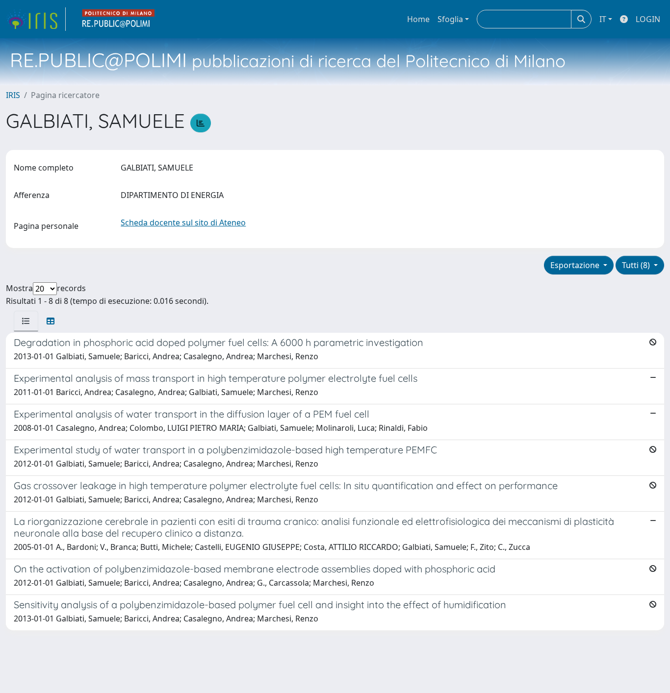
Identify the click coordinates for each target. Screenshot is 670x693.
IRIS (13, 95)
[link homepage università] (119, 19)
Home (418, 19)
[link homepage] (36, 19)
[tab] (26, 321)
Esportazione (575, 265)
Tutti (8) (637, 265)
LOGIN (648, 19)
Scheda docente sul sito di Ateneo (183, 222)
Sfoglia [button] (450, 19)
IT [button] (602, 19)
